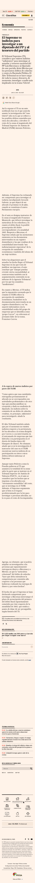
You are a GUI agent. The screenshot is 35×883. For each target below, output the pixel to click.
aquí (30, 660)
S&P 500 (17, 11)
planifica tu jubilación (7, 809)
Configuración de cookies (11, 865)
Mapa (12, 868)
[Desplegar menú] (3, 15)
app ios (17, 816)
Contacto (10, 863)
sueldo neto (28, 801)
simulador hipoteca (17, 801)
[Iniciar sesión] (31, 15)
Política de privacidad (23, 865)
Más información (6, 655)
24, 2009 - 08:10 (17, 92)
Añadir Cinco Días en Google (12, 102)
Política (23, 29)
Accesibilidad (7, 868)
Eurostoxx (10, 772)
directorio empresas (28, 809)
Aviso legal (15, 863)
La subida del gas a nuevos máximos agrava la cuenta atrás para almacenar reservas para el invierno (16, 732)
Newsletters (20, 868)
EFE (17, 90)
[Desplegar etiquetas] (31, 646)
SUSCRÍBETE (25, 15)
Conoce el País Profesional (17, 824)
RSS (15, 868)
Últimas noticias (8, 726)
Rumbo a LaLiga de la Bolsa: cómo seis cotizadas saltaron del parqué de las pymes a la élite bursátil (17, 747)
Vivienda (4, 29)
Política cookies (23, 863)
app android (28, 816)
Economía (8, 25)
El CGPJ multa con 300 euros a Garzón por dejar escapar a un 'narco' (17, 634)
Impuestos (17, 29)
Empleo (10, 29)
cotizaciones (7, 816)
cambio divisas (17, 808)
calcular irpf (7, 801)
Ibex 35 (5, 11)
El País (30, 19)
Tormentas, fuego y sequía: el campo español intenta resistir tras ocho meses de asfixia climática (16, 739)
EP (2, 638)
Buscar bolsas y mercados (11, 763)
